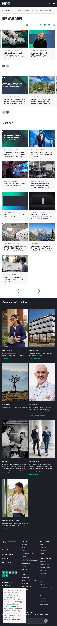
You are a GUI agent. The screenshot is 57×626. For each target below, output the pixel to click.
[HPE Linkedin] (27, 25)
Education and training (45, 567)
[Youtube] (3, 575)
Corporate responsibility (28, 553)
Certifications (43, 598)
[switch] (5, 585)
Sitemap (46, 614)
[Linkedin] (3, 572)
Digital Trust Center (44, 564)
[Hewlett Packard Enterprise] (6, 3)
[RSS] (6, 575)
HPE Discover (43, 547)
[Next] (7, 112)
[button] (23, 590)
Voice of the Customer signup (47, 587)
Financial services (44, 576)
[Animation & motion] (6, 585)
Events (41, 544)
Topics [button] (33, 10)
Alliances (42, 596)
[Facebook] (16, 572)
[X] (6, 572)
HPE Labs (24, 556)
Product (7, 554)
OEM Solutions (25, 577)
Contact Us (42, 561)
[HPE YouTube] (49, 25)
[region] (28, 45)
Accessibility (25, 547)
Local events (43, 550)
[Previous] (3, 65)
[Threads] (13, 572)
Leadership (24, 566)
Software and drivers (27, 586)
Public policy (25, 569)
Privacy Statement (11, 606)
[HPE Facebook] (45, 25)
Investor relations (26, 563)
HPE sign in (42, 584)
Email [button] (5, 558)
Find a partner (43, 601)
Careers (24, 550)
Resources (27, 10)
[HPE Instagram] (36, 25)
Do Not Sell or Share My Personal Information (34, 614)
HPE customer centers (45, 582)
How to (6, 550)
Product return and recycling (29, 580)
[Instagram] (10, 572)
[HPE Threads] (40, 25)
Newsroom (42, 553)
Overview (20, 10)
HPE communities (44, 579)
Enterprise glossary (44, 573)
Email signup (43, 570)
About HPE (24, 544)
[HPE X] (31, 25)
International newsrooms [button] (45, 10)
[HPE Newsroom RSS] (54, 25)
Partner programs (44, 604)
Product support (26, 583)
